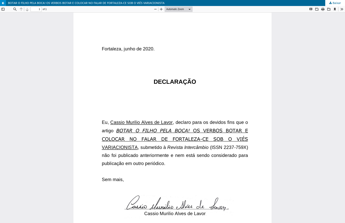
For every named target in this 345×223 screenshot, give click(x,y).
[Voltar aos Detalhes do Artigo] (3, 3)
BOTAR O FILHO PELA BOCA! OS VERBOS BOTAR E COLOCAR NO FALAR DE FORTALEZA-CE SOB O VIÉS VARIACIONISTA (86, 3)
